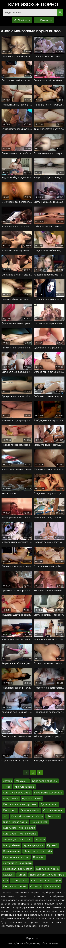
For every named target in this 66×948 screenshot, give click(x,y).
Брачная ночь (11, 851)
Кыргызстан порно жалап (19, 827)
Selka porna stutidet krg (48, 792)
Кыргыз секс (33, 938)
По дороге (10, 810)
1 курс (6, 786)
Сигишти (35, 886)
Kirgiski (22, 874)
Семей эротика (30, 810)
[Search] (60, 12)
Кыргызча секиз (24, 786)
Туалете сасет (49, 804)
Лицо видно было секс (17, 839)
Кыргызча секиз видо (16, 792)
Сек (5, 880)
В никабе (38, 857)
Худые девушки (33, 845)
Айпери (40, 839)
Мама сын (22, 780)
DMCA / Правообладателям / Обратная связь (33, 943)
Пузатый (52, 845)
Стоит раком (19, 880)
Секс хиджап (40, 821)
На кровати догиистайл (17, 868)
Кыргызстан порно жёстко (19, 833)
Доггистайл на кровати (17, 862)
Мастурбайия (11, 845)
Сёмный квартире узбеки (27, 816)
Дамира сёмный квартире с (47, 874)
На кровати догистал (16, 857)
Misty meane (10, 798)
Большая (8, 874)
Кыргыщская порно (15, 821)
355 (5, 816)
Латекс (7, 780)
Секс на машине (53, 810)
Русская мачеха (31, 798)
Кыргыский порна (47, 868)
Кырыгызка (52, 886)
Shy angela (53, 816)
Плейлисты (23, 20)
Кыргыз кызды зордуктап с (20, 804)
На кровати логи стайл (38, 851)
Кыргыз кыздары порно (46, 880)
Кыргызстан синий (14, 886)
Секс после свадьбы (44, 780)
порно (33, 4)
